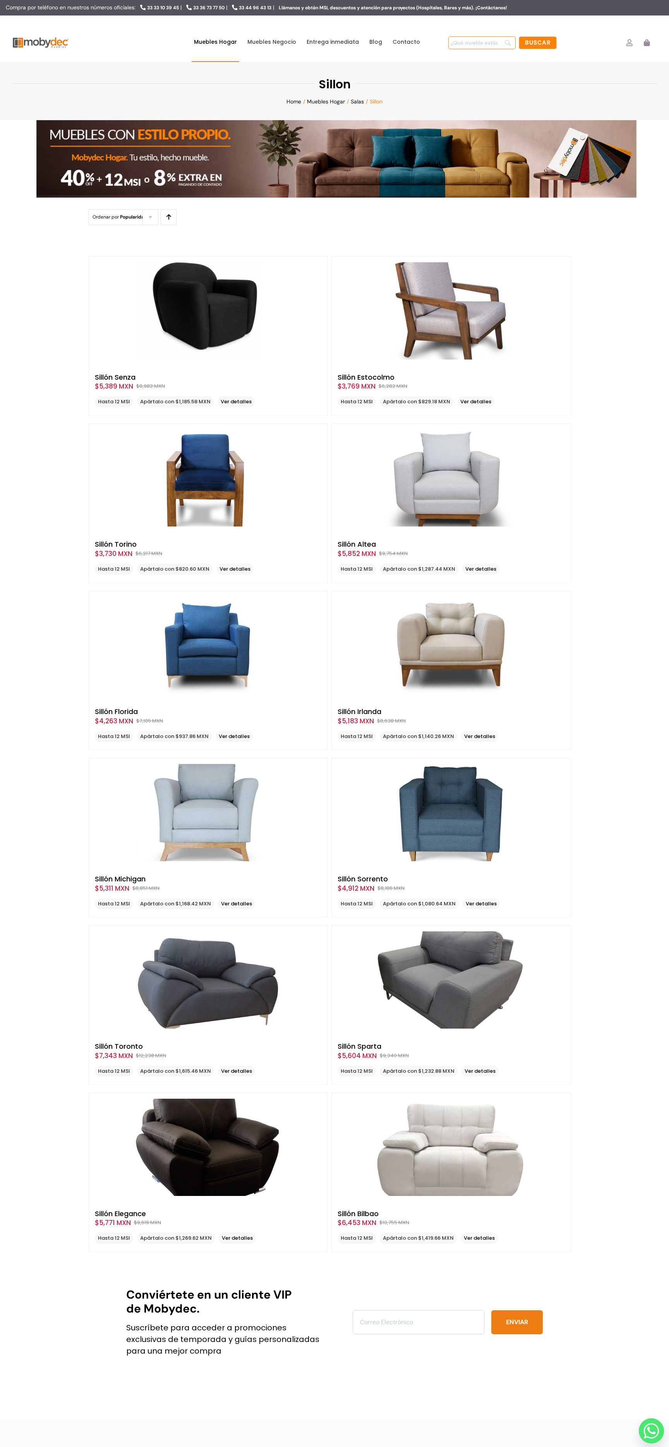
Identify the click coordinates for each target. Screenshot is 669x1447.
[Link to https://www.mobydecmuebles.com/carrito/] (647, 43)
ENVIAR (517, 1322)
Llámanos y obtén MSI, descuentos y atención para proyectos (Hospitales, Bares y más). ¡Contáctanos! (393, 8)
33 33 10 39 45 (163, 8)
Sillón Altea (357, 544)
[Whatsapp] (649, 1428)
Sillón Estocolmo (366, 377)
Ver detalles (236, 401)
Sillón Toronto (119, 1046)
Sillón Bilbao (358, 1213)
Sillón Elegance (120, 1213)
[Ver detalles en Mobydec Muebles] (208, 311)
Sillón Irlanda (359, 711)
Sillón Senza (115, 377)
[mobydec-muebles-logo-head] (41, 38)
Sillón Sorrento (363, 879)
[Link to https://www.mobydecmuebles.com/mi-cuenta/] (629, 43)
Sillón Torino (116, 544)
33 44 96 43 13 (255, 8)
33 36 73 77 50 (209, 8)
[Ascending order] (168, 217)
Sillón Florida (116, 711)
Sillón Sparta (359, 1046)
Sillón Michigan (120, 879)
